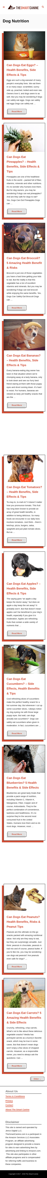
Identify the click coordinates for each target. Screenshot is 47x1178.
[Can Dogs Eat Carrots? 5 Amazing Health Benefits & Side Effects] (24, 993)
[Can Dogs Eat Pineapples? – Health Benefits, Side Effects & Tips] (24, 137)
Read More (17, 112)
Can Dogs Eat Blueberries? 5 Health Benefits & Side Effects (23, 782)
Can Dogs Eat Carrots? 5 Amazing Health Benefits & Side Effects (24, 1017)
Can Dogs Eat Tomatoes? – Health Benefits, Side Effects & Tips (24, 491)
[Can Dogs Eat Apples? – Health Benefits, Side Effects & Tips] (24, 565)
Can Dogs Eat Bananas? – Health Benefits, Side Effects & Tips (24, 360)
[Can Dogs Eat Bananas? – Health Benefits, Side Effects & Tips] (24, 334)
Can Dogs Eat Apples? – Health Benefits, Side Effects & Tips (23, 588)
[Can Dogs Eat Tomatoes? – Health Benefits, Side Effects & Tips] (24, 468)
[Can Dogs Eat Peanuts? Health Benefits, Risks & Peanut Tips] (24, 898)
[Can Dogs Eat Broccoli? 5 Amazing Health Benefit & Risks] (24, 238)
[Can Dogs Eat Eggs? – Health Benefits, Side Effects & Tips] (24, 46)
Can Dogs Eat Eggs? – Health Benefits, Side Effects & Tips (22, 70)
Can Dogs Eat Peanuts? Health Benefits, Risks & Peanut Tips (23, 921)
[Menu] (4, 7)
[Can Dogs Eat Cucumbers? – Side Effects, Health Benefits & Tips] (24, 659)
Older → (37, 1079)
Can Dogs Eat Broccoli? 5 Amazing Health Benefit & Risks (24, 263)
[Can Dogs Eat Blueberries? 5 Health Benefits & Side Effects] (24, 759)
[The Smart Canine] (23, 7)
